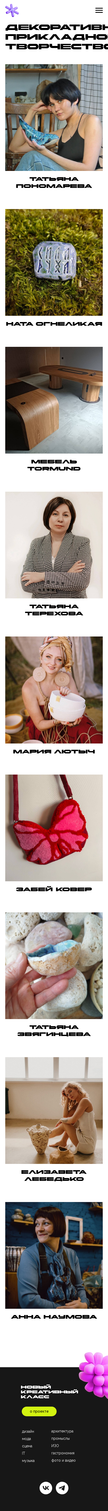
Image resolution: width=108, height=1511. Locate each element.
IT (23, 1453)
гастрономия (62, 1453)
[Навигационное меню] (99, 10)
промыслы (60, 1438)
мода (26, 1439)
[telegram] (62, 1488)
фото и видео (63, 1460)
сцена (27, 1446)
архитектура (62, 1431)
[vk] (46, 1488)
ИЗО (55, 1446)
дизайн (28, 1431)
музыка (28, 1461)
